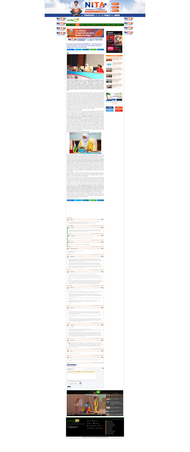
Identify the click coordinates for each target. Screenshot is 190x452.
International (82, 24)
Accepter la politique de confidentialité (75, 381)
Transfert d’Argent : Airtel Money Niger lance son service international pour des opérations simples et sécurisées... (117, 74)
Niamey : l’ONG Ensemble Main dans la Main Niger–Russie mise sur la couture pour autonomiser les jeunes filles (117, 69)
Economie (88, 24)
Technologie (108, 24)
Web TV (100, 425)
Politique (73, 24)
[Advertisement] (85, 209)
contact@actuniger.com (73, 427)
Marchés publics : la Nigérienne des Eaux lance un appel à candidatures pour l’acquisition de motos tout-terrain (117, 63)
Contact (118, 24)
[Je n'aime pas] (102, 219)
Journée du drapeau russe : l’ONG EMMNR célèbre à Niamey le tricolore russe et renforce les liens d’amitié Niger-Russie (117, 85)
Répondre (93, 225)
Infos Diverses (96, 423)
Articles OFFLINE (109, 431)
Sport (99, 24)
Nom (70, 369)
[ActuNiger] (74, 20)
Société (77, 24)
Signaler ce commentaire (99, 225)
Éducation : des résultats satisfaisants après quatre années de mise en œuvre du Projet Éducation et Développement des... (117, 58)
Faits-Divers (90, 423)
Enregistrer (69, 386)
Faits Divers (108, 432)
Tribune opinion (109, 424)
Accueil (69, 24)
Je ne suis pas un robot (73, 383)
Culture (103, 24)
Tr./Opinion (113, 24)
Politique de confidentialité (92, 425)
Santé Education (109, 425)
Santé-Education (94, 24)
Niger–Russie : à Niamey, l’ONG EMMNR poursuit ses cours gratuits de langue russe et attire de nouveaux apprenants (117, 80)
